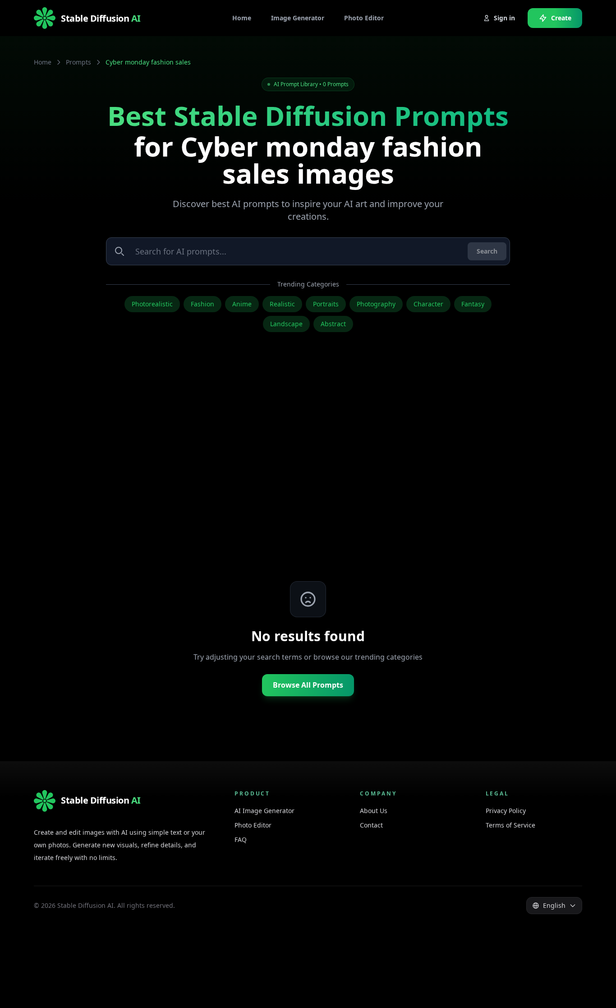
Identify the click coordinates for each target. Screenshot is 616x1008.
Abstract (333, 323)
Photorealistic (152, 304)
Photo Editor (252, 825)
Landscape (286, 323)
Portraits (326, 304)
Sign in (504, 18)
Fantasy (472, 304)
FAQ (240, 839)
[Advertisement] (308, 475)
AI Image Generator (264, 810)
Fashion (202, 304)
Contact (371, 825)
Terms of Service (510, 825)
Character (428, 304)
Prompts (78, 62)
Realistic (282, 304)
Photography (376, 304)
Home (42, 62)
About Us (373, 810)
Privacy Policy (506, 810)
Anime (242, 304)
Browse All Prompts (308, 685)
